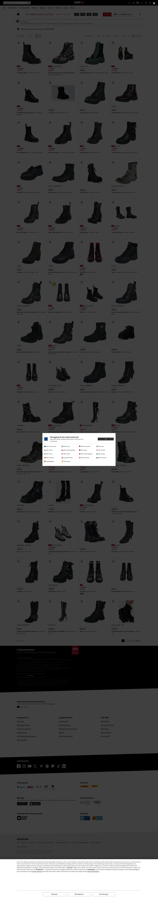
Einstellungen (103, 894)
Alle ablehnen (79, 894)
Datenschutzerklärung (93, 871)
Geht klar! (54, 894)
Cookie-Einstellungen (37, 871)
